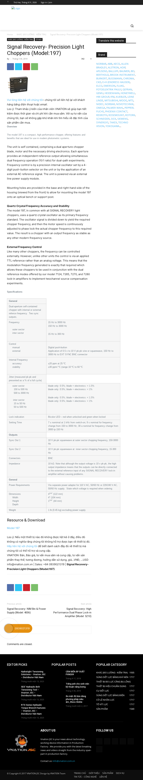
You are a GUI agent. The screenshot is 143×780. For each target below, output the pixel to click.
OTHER (39, 39)
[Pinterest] (26, 66)
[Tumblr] (123, 741)
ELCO (99, 85)
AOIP (123, 67)
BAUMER (124, 71)
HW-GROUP (102, 96)
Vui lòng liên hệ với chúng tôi (25, 100)
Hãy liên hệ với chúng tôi (22, 546)
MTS (130, 100)
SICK (113, 118)
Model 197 (13, 528)
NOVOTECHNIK (125, 104)
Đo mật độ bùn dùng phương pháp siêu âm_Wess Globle (76, 699)
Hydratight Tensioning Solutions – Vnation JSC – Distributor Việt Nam (33, 674)
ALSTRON (113, 67)
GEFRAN (127, 89)
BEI (132, 71)
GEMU (99, 93)
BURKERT (101, 78)
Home (10, 34)
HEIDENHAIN (112, 93)
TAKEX (113, 122)
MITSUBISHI (111, 100)
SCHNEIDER (103, 118)
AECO (117, 63)
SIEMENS (122, 118)
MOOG (123, 100)
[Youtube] (134, 3)
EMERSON (109, 85)
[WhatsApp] (34, 66)
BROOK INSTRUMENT (122, 74)
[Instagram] (120, 3)
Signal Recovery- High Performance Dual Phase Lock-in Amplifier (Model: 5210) (72, 612)
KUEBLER (121, 96)
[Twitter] (124, 3)
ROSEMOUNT (116, 115)
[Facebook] (115, 3)
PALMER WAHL (114, 107)
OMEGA (100, 107)
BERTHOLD (102, 74)
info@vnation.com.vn (64, 761)
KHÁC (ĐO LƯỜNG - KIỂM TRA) (31, 34)
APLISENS (101, 71)
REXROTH (101, 115)
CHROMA (128, 78)
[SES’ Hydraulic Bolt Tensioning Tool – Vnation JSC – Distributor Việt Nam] (13, 689)
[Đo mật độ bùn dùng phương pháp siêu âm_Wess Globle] (57, 699)
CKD (98, 82)
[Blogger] (99, 741)
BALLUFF (113, 71)
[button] (132, 26)
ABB (110, 63)
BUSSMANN (115, 78)
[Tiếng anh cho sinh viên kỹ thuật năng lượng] (57, 686)
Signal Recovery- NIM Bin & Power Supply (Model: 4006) (26, 610)
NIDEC (100, 104)
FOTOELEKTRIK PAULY (108, 89)
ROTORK (130, 115)
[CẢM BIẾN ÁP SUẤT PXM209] (57, 674)
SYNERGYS (102, 122)
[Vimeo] (129, 3)
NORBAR (101, 63)
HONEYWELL (128, 93)
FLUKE (120, 85)
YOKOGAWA (112, 126)
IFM (112, 96)
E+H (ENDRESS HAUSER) (116, 82)
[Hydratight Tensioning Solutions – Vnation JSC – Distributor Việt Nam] (13, 674)
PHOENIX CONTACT (116, 111)
